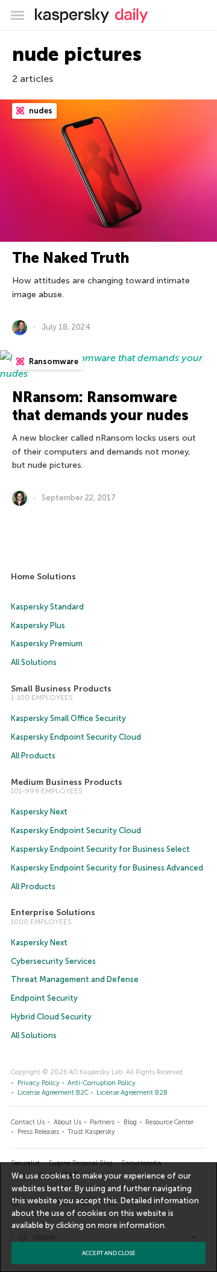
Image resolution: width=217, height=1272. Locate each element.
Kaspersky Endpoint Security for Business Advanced (107, 867)
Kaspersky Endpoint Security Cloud (76, 736)
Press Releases (38, 1132)
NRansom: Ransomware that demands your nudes (100, 406)
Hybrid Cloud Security (51, 1016)
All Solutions (34, 662)
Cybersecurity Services (53, 961)
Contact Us (28, 1122)
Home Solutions (43, 576)
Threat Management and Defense (75, 979)
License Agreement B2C (53, 1093)
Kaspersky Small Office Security (68, 718)
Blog (130, 1122)
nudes (39, 110)
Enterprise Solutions (53, 912)
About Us (67, 1122)
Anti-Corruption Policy (102, 1083)
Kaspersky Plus (38, 625)
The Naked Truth (70, 257)
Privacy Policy (38, 1083)
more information (131, 1225)
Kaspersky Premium (47, 643)
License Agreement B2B (132, 1093)
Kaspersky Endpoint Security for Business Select (100, 849)
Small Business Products (61, 689)
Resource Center (169, 1122)
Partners (102, 1122)
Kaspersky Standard (47, 606)
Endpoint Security (44, 998)
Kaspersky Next (39, 811)
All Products (33, 755)
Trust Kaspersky (91, 1132)
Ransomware (52, 361)
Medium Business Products (66, 782)
